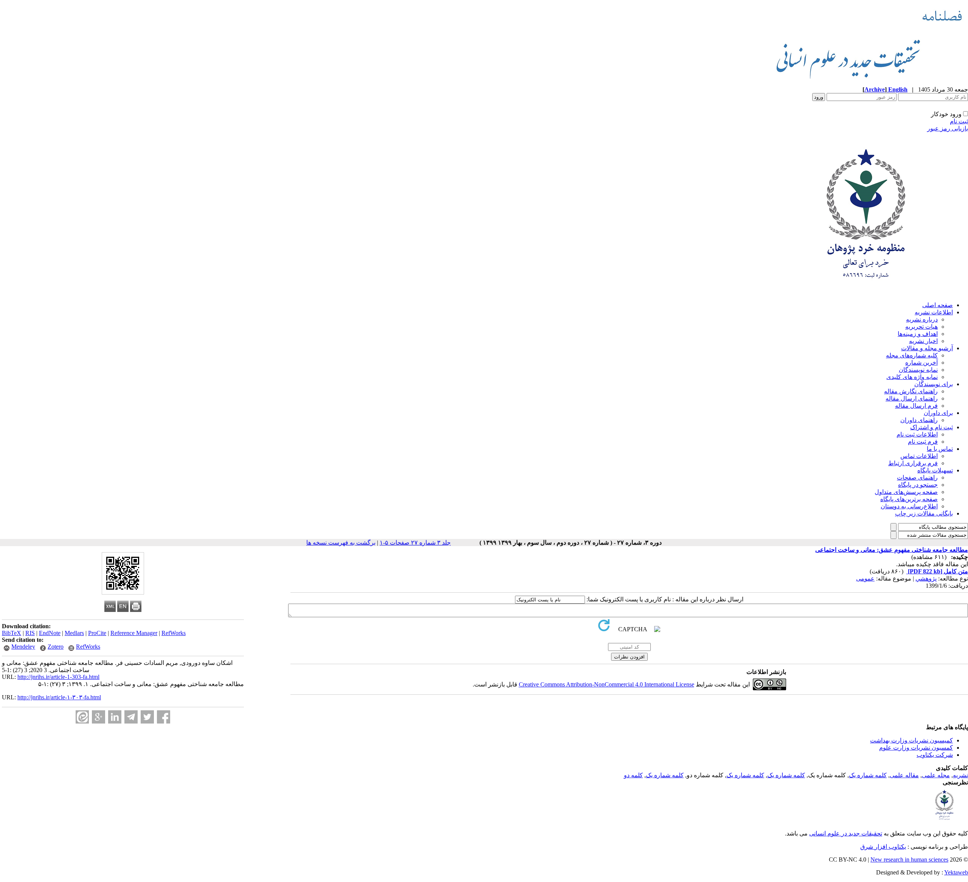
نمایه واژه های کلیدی (912, 377)
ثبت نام (959, 121)
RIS (30, 633)
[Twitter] (147, 717)
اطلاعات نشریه (934, 312)
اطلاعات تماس (919, 456)
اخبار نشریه (923, 341)
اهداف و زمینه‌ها (918, 334)
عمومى (865, 578)
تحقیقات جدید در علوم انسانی (845, 833)
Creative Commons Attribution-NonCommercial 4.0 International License (606, 684)
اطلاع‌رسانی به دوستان (909, 506)
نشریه (960, 775)
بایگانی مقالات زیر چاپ (924, 513)
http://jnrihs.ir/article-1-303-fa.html (58, 677)
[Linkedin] (114, 717)
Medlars (74, 633)
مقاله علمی (904, 775)
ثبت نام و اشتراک (931, 427)
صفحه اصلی (937, 305)
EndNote (49, 633)
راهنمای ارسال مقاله (912, 398)
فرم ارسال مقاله (916, 405)
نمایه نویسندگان (918, 369)
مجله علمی (936, 775)
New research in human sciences (909, 859)
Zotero (56, 646)
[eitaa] (82, 717)
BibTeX (11, 633)
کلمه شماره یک (868, 775)
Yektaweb (956, 872)
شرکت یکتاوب (935, 755)
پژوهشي (926, 578)
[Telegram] (131, 717)
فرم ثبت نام (923, 441)
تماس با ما (940, 449)
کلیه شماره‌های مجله (912, 355)
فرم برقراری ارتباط (913, 463)
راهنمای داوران (919, 420)
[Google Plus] (98, 717)
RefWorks (173, 633)
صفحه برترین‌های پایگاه (909, 499)
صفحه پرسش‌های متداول (906, 492)
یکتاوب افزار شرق (883, 846)
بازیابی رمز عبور (947, 128)
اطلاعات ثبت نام (917, 434)
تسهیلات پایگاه (935, 470)
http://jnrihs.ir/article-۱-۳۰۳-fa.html (59, 697)
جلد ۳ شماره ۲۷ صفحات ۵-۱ (415, 542)
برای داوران (938, 413)
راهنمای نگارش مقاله (911, 391)
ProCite (97, 633)
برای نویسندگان (933, 384)
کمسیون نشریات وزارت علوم (916, 747)
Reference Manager (133, 633)
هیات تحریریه (921, 326)
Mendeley (23, 646)
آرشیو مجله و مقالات (927, 348)
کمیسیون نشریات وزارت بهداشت (911, 740)
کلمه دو (633, 775)
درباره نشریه (922, 319)
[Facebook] (163, 717)
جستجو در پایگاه (918, 484)
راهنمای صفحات (917, 477)
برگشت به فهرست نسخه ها (340, 542)
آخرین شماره (921, 362)
